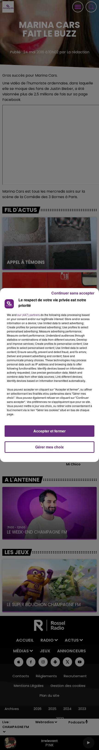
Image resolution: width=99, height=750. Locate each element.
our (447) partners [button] (28, 315)
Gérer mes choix (49, 447)
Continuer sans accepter (72, 293)
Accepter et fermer (49, 431)
